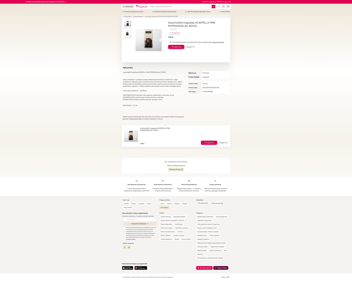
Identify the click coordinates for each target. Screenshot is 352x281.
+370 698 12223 (202, 203)
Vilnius (162, 204)
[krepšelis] (228, 6)
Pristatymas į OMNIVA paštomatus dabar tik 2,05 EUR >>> (45, 2)
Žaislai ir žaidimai (165, 235)
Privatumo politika (202, 247)
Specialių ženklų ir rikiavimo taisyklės (208, 232)
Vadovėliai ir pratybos (181, 228)
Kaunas (169, 204)
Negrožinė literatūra (179, 216)
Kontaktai (141, 204)
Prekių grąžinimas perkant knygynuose (208, 224)
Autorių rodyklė (186, 239)
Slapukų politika (202, 250)
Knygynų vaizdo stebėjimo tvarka (207, 228)
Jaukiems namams (178, 235)
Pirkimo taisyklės (214, 235)
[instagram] (129, 247)
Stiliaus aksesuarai (138, 16)
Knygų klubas (128, 207)
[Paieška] (213, 6)
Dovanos (180, 232)
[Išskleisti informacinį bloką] (219, 6)
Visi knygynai (164, 207)
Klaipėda (177, 204)
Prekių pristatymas (221, 216)
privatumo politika (130, 239)
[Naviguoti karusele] (161, 40)
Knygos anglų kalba (166, 224)
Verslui (149, 204)
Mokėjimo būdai (202, 235)
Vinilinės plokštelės (166, 239)
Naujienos (200, 254)
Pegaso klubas (222, 268)
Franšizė (126, 204)
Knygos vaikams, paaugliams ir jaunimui (172, 220)
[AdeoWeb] (225, 277)
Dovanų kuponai (205, 268)
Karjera (134, 204)
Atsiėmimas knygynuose (204, 220)
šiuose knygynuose (218, 42)
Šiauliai (185, 204)
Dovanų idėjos (127, 16)
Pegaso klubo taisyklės (217, 247)
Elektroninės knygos (166, 228)
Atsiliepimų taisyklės (203, 239)
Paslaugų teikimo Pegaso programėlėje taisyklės (211, 243)
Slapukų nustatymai (215, 250)
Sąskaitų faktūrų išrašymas (205, 216)
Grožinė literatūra (166, 216)
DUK (225, 250)
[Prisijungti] (223, 6)
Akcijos (177, 239)
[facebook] (124, 247)
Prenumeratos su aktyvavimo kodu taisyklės (210, 258)
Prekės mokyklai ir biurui (168, 232)
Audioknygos (179, 224)
